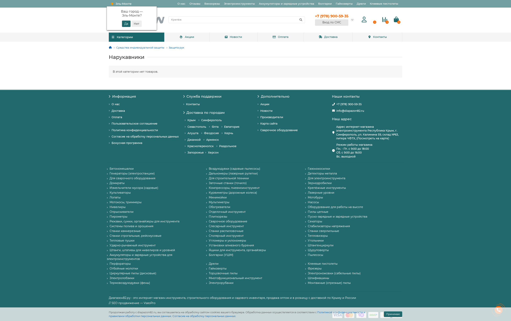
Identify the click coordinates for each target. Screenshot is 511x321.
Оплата (283, 37)
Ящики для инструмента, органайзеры (237, 250)
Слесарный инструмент (226, 226)
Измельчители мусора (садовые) (134, 188)
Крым (191, 120)
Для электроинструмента (326, 178)
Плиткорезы (218, 216)
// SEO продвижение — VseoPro (132, 303)
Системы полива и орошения (131, 226)
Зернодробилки (320, 183)
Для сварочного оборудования (132, 178)
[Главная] (110, 47)
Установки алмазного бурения (231, 245)
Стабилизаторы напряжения (329, 226)
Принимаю (393, 314)
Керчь (228, 133)
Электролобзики (122, 278)
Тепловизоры (318, 236)
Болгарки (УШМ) (221, 255)
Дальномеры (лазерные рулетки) (233, 173)
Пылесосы (315, 255)
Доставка (331, 37)
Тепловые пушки (122, 240)
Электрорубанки (221, 283)
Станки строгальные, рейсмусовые (135, 236)
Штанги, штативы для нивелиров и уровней (142, 250)
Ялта (215, 126)
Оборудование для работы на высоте (335, 207)
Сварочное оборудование (279, 130)
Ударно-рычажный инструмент (133, 245)
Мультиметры (219, 202)
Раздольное (228, 146)
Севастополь (196, 126)
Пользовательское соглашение (134, 123)
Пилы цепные (318, 212)
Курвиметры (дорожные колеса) (233, 192)
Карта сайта (268, 123)
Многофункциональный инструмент (235, 278)
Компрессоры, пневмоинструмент (234, 188)
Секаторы (315, 221)
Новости (236, 37)
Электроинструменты (239, 3)
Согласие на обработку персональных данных (204, 316)
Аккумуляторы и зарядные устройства (286, 3)
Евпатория (231, 126)
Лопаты (115, 197)
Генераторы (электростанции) (132, 173)
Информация (124, 96)
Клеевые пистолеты (384, 3)
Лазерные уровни (321, 192)
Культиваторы (120, 192)
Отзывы (194, 3)
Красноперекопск (200, 146)
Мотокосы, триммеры (126, 202)
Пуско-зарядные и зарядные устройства (337, 216)
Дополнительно (275, 96)
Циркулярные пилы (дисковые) (133, 273)
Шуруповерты (318, 250)
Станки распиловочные (226, 231)
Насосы (313, 202)
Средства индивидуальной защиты (140, 47)
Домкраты (117, 183)
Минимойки (218, 197)
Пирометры (118, 216)
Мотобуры (315, 197)
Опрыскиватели (122, 212)
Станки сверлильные (323, 231)
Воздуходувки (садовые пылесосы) (234, 168)
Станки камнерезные (125, 231)
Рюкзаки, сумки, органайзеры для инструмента (144, 221)
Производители (271, 117)
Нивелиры (118, 207)
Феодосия (211, 133)
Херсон (213, 152)
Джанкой (194, 139)
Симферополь (211, 120)
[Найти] (301, 20)
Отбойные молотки (124, 268)
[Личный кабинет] (364, 20)
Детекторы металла (322, 173)
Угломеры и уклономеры (227, 240)
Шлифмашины (318, 278)
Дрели (361, 3)
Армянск (212, 139)
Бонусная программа (127, 143)
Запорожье (195, 152)
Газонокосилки (319, 168)
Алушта (192, 133)
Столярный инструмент (226, 236)
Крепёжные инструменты (327, 188)
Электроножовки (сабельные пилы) (334, 273)
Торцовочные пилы (223, 273)
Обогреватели (219, 207)
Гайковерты (344, 3)
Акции (189, 37)
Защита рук (176, 47)
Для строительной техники (229, 178)
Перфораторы (120, 264)
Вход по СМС (331, 22)
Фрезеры (315, 268)
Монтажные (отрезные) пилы (329, 283)
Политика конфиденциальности (135, 130)
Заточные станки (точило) (228, 183)
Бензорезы (212, 3)
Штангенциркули (321, 245)
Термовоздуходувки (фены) (130, 283)
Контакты (380, 37)
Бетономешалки (122, 168)
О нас (181, 3)
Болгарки (325, 3)
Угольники (316, 240)
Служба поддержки (204, 96)
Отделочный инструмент (227, 212)
